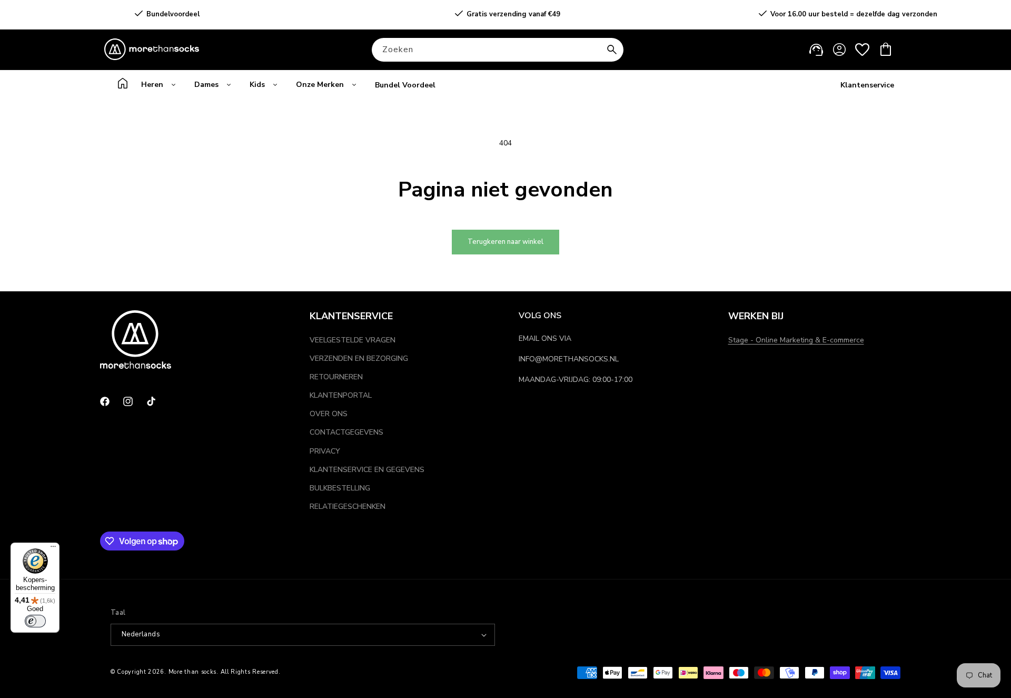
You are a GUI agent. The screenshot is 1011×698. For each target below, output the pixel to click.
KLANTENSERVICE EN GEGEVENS (367, 470)
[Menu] (53, 549)
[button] (885, 49)
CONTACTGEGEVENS (346, 432)
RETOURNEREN (336, 377)
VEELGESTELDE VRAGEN (352, 340)
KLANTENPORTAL (341, 395)
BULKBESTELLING (340, 488)
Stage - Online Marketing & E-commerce (796, 340)
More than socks (192, 672)
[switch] (35, 621)
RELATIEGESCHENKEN (347, 507)
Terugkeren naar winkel (505, 242)
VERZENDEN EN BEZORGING (359, 358)
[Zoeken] (611, 49)
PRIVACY (325, 451)
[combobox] (497, 50)
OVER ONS (329, 414)
